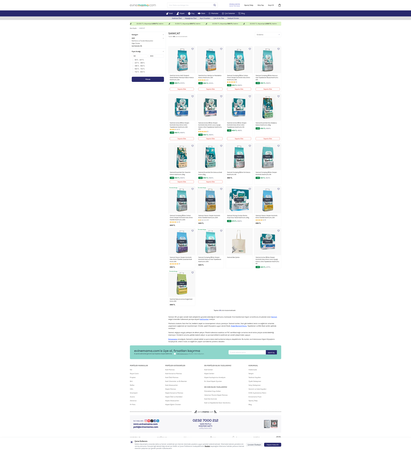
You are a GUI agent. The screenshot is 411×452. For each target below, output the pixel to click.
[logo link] (143, 5)
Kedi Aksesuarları (171, 385)
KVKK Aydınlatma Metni (257, 393)
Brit (131, 381)
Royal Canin (134, 374)
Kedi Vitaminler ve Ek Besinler (176, 381)
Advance (133, 401)
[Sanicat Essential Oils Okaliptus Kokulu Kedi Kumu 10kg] (267, 107)
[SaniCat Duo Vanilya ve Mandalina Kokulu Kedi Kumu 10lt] (210, 59)
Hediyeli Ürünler (233, 18)
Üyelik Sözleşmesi (255, 381)
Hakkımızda (253, 370)
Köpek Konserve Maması (174, 393)
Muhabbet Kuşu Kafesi (212, 391)
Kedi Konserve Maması (173, 374)
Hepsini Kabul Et (273, 445)
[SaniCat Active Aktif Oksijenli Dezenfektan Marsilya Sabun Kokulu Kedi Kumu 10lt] (182, 59)
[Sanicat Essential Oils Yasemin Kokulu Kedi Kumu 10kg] (182, 156)
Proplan (133, 377)
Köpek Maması (170, 389)
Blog (243, 13)
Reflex (132, 385)
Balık (203, 13)
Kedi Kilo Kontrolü (210, 399)
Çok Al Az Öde (219, 18)
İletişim (251, 374)
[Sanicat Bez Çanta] (239, 241)
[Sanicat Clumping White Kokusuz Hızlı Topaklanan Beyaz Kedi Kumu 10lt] (267, 59)
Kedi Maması (170, 370)
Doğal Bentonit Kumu (239, 326)
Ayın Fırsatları (205, 18)
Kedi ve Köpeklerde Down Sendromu (217, 403)
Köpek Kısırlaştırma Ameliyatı (214, 377)
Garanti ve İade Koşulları (257, 389)
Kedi (171, 13)
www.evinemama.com (145, 424)
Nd (131, 370)
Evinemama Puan (255, 397)
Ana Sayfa (133, 28)
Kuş (192, 13)
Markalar (214, 13)
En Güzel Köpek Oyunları (213, 381)
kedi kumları (204, 319)
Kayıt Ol (271, 5)
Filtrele (147, 79)
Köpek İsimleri (209, 374)
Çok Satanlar (230, 13)
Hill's (131, 389)
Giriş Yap (261, 5)
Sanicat (274, 317)
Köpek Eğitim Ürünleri (173, 404)
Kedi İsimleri (208, 370)
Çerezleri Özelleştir (254, 445)
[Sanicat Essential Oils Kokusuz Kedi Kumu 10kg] (210, 156)
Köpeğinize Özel (190, 18)
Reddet (207, 446)
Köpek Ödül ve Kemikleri (173, 397)
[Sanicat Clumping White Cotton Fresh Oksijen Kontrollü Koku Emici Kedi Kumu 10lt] (239, 59)
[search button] (215, 5)
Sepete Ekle (182, 89)
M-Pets (132, 404)
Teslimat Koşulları (255, 377)
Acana (132, 397)
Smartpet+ (134, 393)
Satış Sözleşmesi (254, 385)
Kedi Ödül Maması (171, 377)
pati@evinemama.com (145, 426)
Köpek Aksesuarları (172, 401)
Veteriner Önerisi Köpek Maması (216, 395)
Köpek (182, 13)
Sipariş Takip (248, 5)
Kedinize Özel (177, 18)
